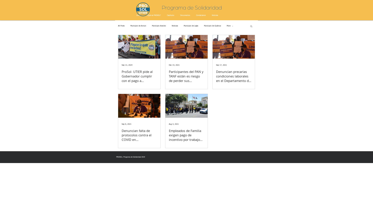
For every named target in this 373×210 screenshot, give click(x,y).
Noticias (175, 26)
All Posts (121, 26)
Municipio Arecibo (159, 26)
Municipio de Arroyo (138, 26)
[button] (251, 26)
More (229, 26)
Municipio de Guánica (212, 26)
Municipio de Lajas (191, 26)
